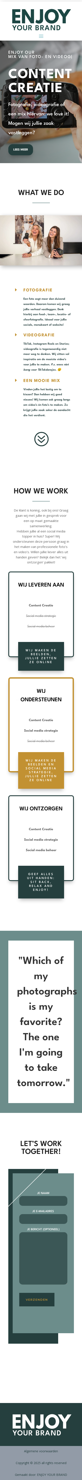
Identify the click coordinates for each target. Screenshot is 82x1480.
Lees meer (20, 154)
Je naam (43, 1197)
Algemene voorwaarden (41, 1455)
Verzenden (37, 1304)
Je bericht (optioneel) (43, 1233)
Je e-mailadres (43, 1215)
